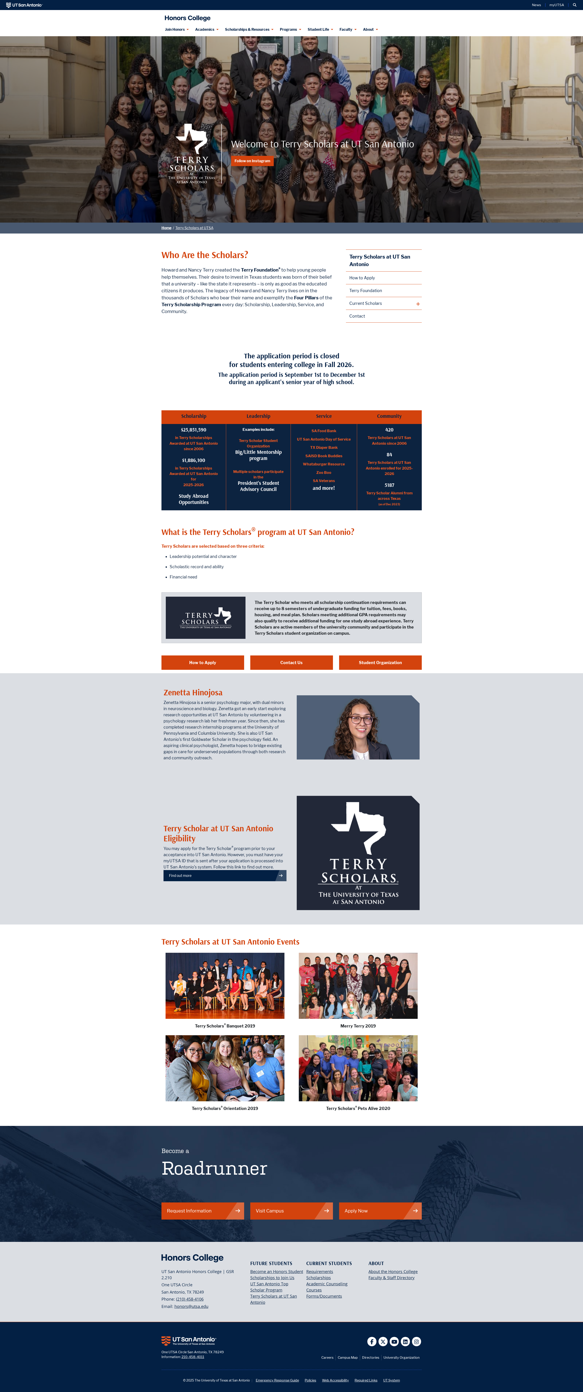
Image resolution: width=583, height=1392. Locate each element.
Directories (370, 1357)
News (536, 5)
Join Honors (175, 29)
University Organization (402, 1357)
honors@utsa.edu (191, 1306)
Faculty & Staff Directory (391, 1277)
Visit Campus (270, 1211)
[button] (575, 5)
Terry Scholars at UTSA (194, 228)
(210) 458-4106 (190, 1299)
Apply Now (356, 1211)
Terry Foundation (365, 290)
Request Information (189, 1211)
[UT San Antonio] (24, 5)
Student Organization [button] (380, 662)
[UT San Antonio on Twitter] (383, 1341)
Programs (288, 29)
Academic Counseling (327, 1284)
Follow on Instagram (252, 161)
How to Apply (362, 277)
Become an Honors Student (276, 1271)
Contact (357, 316)
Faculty (346, 29)
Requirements (319, 1271)
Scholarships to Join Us (272, 1277)
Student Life (318, 29)
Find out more (180, 875)
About (368, 29)
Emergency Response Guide (277, 1380)
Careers (327, 1357)
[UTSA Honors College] (186, 16)
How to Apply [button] (202, 662)
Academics (204, 29)
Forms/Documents (324, 1296)
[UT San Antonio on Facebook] (372, 1341)
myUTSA (557, 5)
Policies (310, 1380)
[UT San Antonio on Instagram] (416, 1341)
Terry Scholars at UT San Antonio (379, 260)
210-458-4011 (193, 1357)
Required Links (366, 1380)
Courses (314, 1290)
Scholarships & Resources (247, 29)
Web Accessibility (335, 1380)
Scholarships (318, 1277)
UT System (391, 1380)
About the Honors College (393, 1271)
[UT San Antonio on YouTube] (394, 1341)
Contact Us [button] (291, 662)
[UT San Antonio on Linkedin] (405, 1341)
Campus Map (348, 1357)
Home (166, 228)
